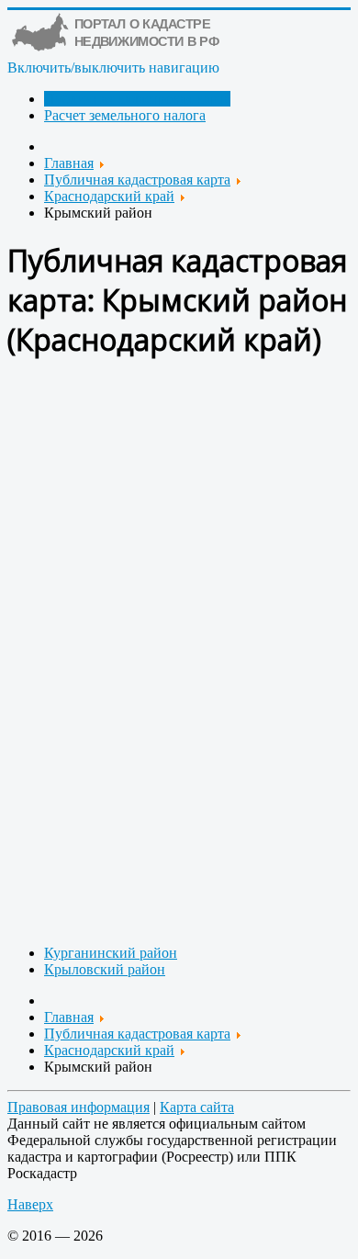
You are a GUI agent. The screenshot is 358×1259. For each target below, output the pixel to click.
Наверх (30, 1204)
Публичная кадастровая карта (137, 99)
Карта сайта (197, 1107)
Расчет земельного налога (125, 115)
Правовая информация (78, 1107)
